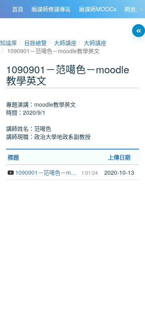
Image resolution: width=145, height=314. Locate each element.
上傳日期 (119, 157)
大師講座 (65, 43)
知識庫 (8, 43)
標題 (13, 157)
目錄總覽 (35, 43)
